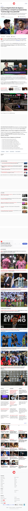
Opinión (20, 388)
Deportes (2, 6)
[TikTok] (9, 504)
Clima (15, 478)
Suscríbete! (24, 243)
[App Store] (17, 505)
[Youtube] (7, 504)
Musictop (2, 493)
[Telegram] (12, 504)
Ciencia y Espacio (3, 478)
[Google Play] (21, 505)
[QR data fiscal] (24, 505)
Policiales (2, 484)
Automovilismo (12, 151)
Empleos (15, 501)
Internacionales (2, 483)
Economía (11, 388)
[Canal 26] (14, 472)
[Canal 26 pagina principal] (14, 4)
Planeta (15, 483)
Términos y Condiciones (12, 507)
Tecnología (15, 485)
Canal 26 (3, 16)
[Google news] (13, 504)
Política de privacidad (16, 498)
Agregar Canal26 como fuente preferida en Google (23, 16)
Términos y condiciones (3, 498)
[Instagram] (4, 504)
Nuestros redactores (3, 501)
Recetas (2, 485)
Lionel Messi (2, 151)
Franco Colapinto (18, 151)
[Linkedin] (8, 504)
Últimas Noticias (2, 477)
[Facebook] (3, 504)
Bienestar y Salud (16, 477)
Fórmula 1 (7, 151)
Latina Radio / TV (16, 490)
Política (2, 388)
